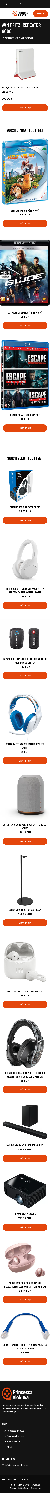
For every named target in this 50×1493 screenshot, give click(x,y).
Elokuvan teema (14, 1441)
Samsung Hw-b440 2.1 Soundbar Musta (25, 1145)
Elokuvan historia (15, 1436)
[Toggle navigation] (5, 13)
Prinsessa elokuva (15, 1430)
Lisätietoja (25, 107)
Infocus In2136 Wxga (25, 1214)
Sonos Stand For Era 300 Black (25, 909)
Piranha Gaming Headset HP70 (25, 507)
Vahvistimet (27, 37)
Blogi (9, 1447)
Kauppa (40, 13)
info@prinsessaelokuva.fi (12, 4)
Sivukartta (36, 1488)
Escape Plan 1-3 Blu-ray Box (25, 415)
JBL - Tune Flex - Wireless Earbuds (25, 991)
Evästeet (35, 1484)
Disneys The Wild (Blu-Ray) (25, 210)
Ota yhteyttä (23, 1484)
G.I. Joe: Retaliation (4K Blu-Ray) (25, 312)
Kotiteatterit (11, 37)
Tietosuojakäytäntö (19, 1488)
